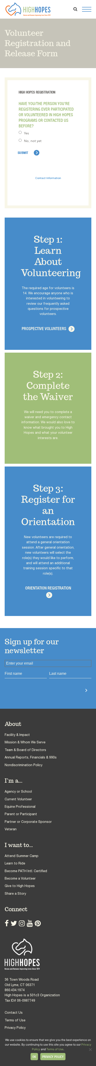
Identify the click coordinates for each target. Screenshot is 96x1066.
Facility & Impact (17, 735)
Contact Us (14, 1012)
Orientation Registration (48, 588)
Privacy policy (53, 1057)
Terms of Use (15, 1020)
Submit (72, 690)
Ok (34, 1057)
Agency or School (18, 791)
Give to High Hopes (20, 886)
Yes (26, 133)
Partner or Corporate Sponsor (28, 822)
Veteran (11, 829)
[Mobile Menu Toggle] (86, 9)
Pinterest (38, 923)
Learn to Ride (15, 863)
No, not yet (32, 141)
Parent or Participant (21, 814)
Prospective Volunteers (44, 328)
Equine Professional (20, 806)
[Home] (48, 954)
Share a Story (15, 893)
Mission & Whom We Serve (25, 742)
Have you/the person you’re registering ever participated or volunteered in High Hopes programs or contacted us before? (46, 114)
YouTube (30, 923)
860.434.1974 (15, 990)
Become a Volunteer (20, 878)
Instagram (22, 923)
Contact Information (48, 178)
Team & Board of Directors (25, 750)
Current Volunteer (18, 799)
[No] (90, 1049)
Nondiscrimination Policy (23, 765)
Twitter (13, 923)
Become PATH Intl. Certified (26, 871)
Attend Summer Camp (21, 856)
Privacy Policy (15, 1028)
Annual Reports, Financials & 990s (31, 757)
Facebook (7, 923)
